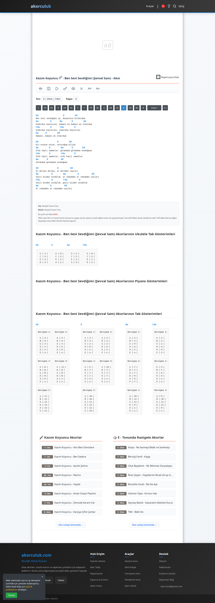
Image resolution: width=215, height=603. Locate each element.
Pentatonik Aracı (133, 579)
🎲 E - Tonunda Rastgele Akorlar (138, 437)
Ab (117, 107)
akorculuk (41, 6)
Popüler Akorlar (97, 561)
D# (64, 107)
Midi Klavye (130, 567)
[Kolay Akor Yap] (81, 89)
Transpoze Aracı (132, 573)
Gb (97, 107)
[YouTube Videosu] (57, 89)
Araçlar (150, 6)
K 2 (165, 107)
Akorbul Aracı (131, 561)
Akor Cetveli (130, 585)
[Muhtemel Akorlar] (65, 89)
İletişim (162, 561)
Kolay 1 (154, 107)
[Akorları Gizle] (73, 89)
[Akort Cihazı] (40, 89)
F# (91, 107)
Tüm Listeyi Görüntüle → (70, 524)
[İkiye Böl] (48, 89)
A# (130, 107)
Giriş (181, 6)
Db (51, 107)
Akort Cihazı (96, 585)
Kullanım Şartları (167, 573)
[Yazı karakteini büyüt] (89, 89)
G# (110, 107)
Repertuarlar (96, 573)
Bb (137, 107)
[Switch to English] (163, 6)
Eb (71, 107)
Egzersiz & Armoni (99, 579)
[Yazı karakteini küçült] (98, 89)
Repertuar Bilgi (166, 579)
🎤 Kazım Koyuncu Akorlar (60, 437)
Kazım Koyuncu (47, 78)
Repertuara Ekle (170, 77)
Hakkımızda (164, 567)
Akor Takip (95, 567)
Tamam (11, 595)
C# (45, 107)
